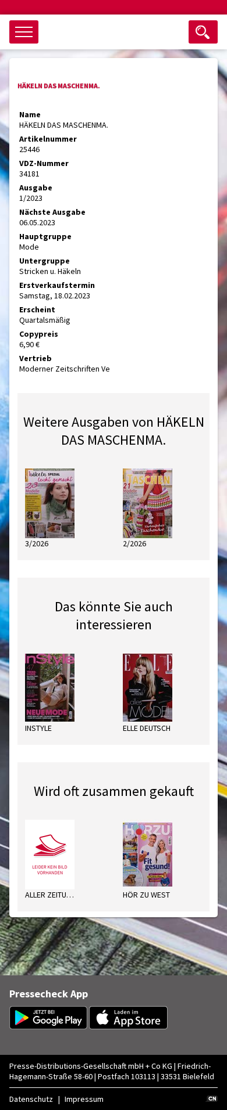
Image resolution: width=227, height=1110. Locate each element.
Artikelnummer (48, 139)
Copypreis (38, 334)
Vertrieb (35, 358)
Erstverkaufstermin (57, 285)
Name (30, 114)
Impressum (84, 1099)
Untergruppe (44, 260)
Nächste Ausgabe (52, 212)
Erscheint (37, 309)
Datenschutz (31, 1099)
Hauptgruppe (45, 236)
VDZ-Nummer (44, 163)
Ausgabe (35, 187)
